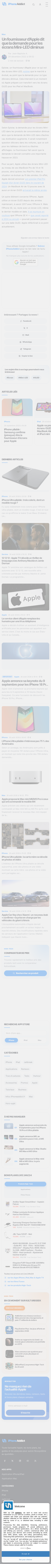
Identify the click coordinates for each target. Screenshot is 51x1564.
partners (18, 1513)
